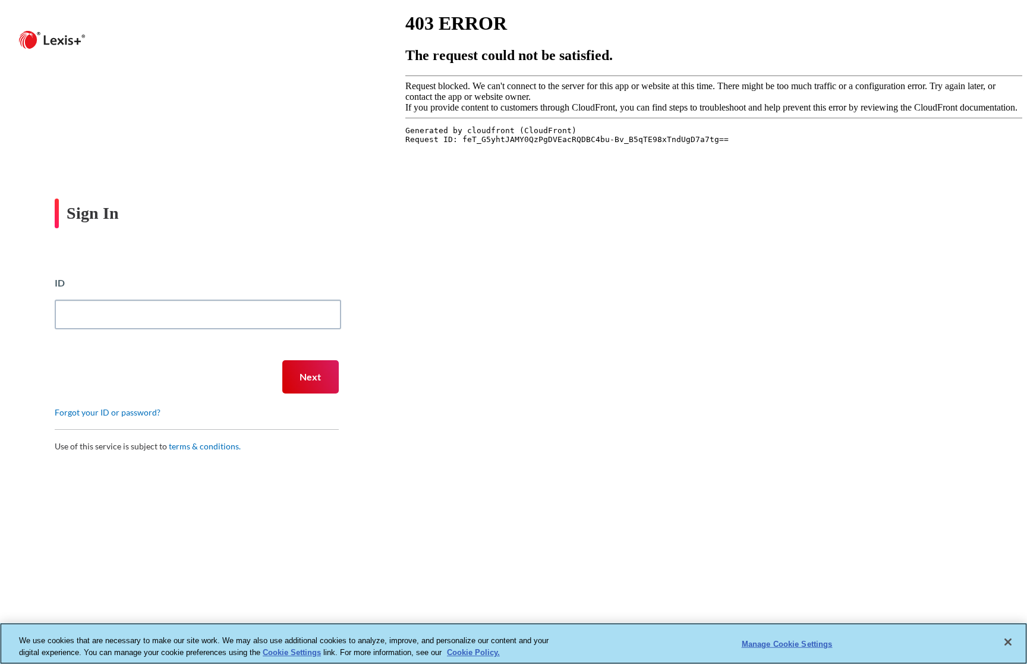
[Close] (1008, 642)
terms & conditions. (205, 446)
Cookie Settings (292, 651)
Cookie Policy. (473, 651)
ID (60, 282)
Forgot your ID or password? (107, 412)
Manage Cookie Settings (787, 644)
